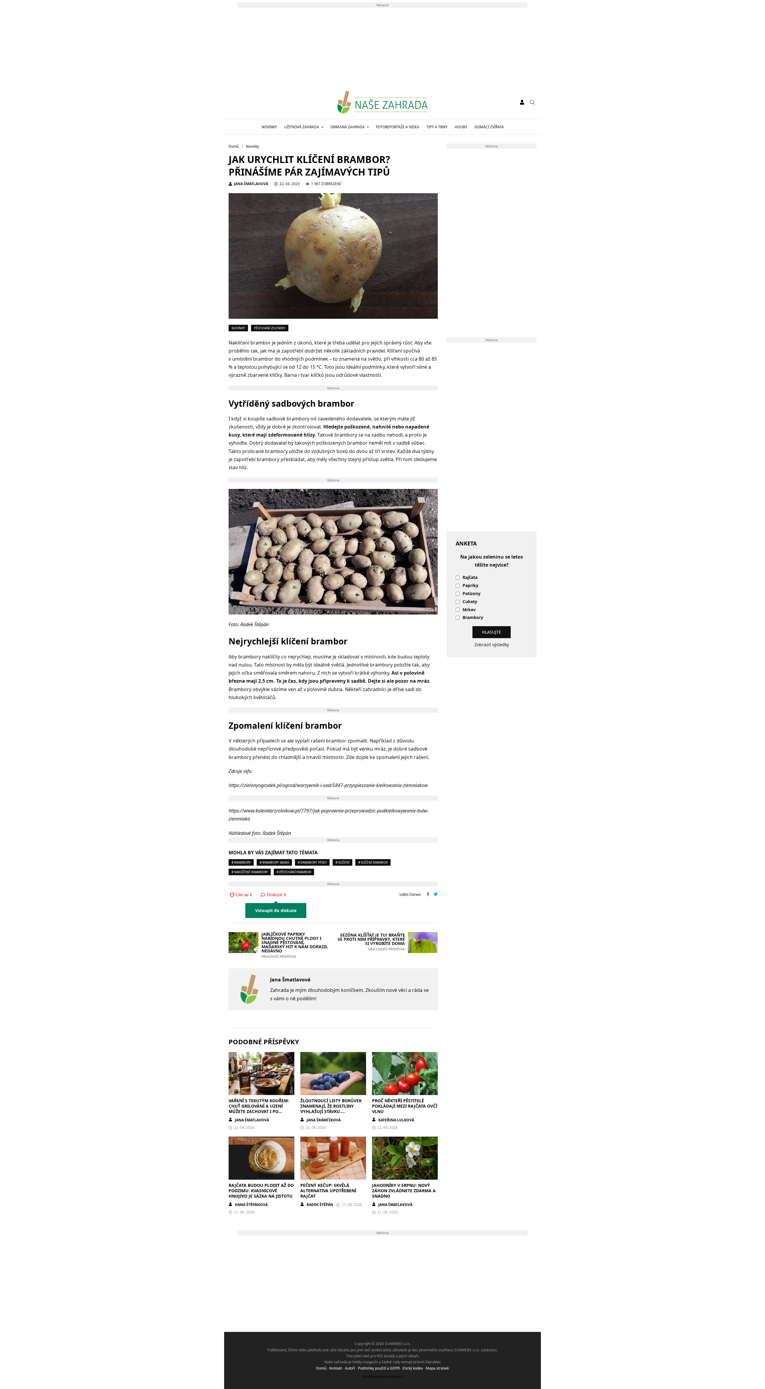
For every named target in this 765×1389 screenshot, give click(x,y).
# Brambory (241, 862)
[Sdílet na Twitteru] (436, 894)
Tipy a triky (437, 126)
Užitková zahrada (301, 126)
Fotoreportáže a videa (397, 126)
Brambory (473, 617)
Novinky (269, 126)
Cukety (470, 601)
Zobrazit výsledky (492, 644)
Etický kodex (413, 1368)
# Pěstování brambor (294, 872)
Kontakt (335, 1368)
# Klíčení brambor (373, 862)
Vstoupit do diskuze (275, 910)
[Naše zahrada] (382, 102)
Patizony (472, 593)
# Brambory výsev (312, 862)
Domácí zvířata (489, 126)
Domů (321, 1368)
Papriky (470, 585)
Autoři (350, 1368)
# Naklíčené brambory (250, 872)
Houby (461, 126)
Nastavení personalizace (382, 1376)
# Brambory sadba (274, 862)
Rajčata (470, 577)
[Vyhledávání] (532, 102)
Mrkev (469, 609)
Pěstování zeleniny (269, 328)
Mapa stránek (437, 1368)
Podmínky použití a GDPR (379, 1368)
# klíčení (342, 862)
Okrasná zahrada (348, 126)
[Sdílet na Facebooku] (428, 894)
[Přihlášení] (522, 102)
